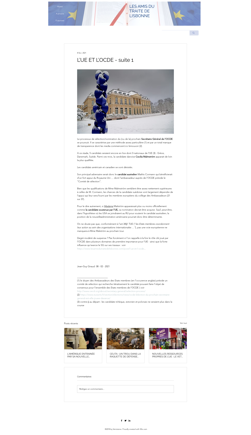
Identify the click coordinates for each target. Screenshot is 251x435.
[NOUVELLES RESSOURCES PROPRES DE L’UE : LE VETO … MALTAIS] (168, 338)
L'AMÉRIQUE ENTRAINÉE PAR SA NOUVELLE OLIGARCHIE (81, 355)
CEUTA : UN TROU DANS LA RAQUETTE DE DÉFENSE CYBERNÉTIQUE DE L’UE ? (125, 355)
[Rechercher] (193, 33)
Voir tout (183, 323)
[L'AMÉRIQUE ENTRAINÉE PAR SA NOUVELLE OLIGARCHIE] (83, 338)
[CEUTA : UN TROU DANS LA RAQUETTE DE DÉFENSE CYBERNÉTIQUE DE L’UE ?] (125, 338)
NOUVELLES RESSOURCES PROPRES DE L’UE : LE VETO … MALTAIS (167, 355)
